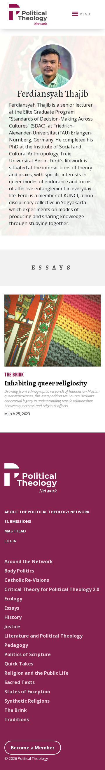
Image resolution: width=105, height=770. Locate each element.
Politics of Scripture (27, 654)
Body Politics (19, 571)
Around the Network (28, 561)
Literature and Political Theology (43, 636)
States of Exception (27, 691)
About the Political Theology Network (46, 511)
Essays (11, 608)
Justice (12, 626)
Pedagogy (16, 645)
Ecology (13, 598)
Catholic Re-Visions (26, 580)
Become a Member (33, 747)
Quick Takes (18, 663)
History (13, 617)
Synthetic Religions (27, 701)
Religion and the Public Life (36, 673)
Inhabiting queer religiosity (45, 383)
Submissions (17, 521)
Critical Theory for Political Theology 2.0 (51, 589)
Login (10, 540)
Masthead (15, 531)
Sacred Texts (19, 682)
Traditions (16, 719)
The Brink (14, 375)
